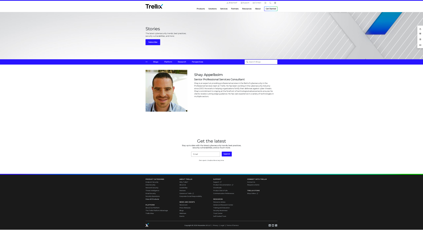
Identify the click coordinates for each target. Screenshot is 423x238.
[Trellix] (147, 225)
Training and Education (221, 208)
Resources (247, 9)
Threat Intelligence (152, 190)
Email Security (151, 193)
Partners (235, 9)
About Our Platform (153, 208)
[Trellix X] (276, 225)
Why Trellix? (183, 182)
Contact (258, 3)
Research (182, 62)
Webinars (182, 213)
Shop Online (251, 193)
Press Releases (185, 208)
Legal (222, 225)
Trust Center (218, 213)
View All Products (152, 199)
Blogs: (156, 62)
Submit (227, 154)
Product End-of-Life (220, 190)
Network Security (152, 188)
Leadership (183, 188)
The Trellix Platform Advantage (157, 210)
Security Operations (153, 196)
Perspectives (197, 62)
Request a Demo (253, 185)
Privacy (215, 225)
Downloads (217, 188)
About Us (182, 185)
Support (246, 3)
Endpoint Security (152, 182)
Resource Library (219, 202)
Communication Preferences (223, 193)
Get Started (271, 9)
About (258, 9)
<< (146, 62)
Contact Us (251, 182)
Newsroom (183, 205)
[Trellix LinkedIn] (270, 225)
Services (224, 9)
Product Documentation (222, 185)
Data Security (150, 185)
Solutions (212, 9)
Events (181, 216)
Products (201, 9)
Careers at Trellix (185, 193)
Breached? (233, 3)
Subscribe (152, 42)
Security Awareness (220, 210)
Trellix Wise (150, 213)
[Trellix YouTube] (273, 225)
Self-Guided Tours (219, 216)
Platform (168, 62)
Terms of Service (232, 225)
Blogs (181, 210)
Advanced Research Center (223, 205)
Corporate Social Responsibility (190, 196)
